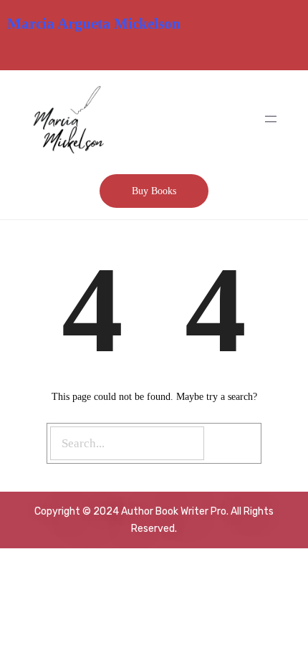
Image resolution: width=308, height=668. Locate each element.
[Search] (234, 443)
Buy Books (154, 191)
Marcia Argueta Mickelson (94, 23)
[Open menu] (270, 119)
